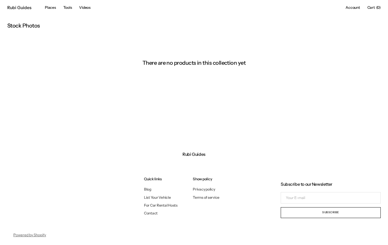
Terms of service (206, 197)
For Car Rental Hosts (161, 205)
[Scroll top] (379, 236)
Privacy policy (204, 189)
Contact (151, 213)
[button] (353, 7)
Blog (147, 189)
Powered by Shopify (29, 235)
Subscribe (330, 212)
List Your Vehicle (157, 197)
